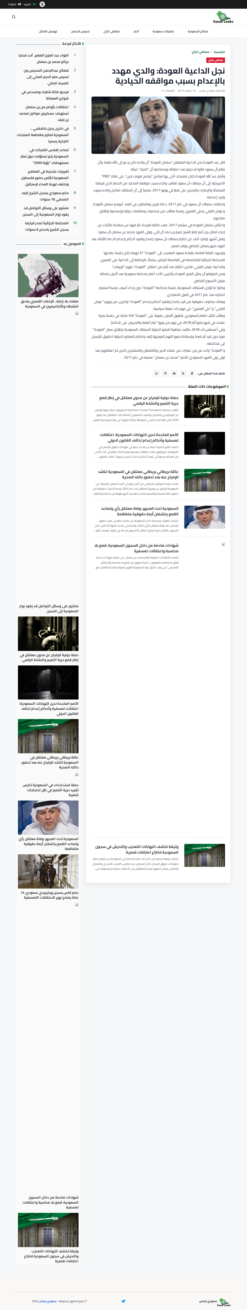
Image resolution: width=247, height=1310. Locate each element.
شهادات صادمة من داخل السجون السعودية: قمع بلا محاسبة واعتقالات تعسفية (136, 548)
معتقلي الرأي (111, 31)
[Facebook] (192, 373)
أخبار (136, 31)
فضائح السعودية (198, 31)
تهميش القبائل (48, 31)
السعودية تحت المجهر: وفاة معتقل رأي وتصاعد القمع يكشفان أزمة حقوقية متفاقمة (139, 511)
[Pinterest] (165, 373)
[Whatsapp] (156, 373)
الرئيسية (219, 52)
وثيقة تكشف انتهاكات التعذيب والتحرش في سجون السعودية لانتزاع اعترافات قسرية (136, 849)
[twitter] (42, 4)
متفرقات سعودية (163, 31)
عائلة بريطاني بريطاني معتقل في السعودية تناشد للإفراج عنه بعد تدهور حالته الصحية (138, 474)
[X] (183, 373)
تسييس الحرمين (80, 31)
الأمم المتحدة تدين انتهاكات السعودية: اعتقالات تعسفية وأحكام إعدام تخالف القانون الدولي (139, 437)
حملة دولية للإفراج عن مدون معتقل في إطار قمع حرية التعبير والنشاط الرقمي (138, 400)
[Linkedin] (174, 373)
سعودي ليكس (48, 1301)
